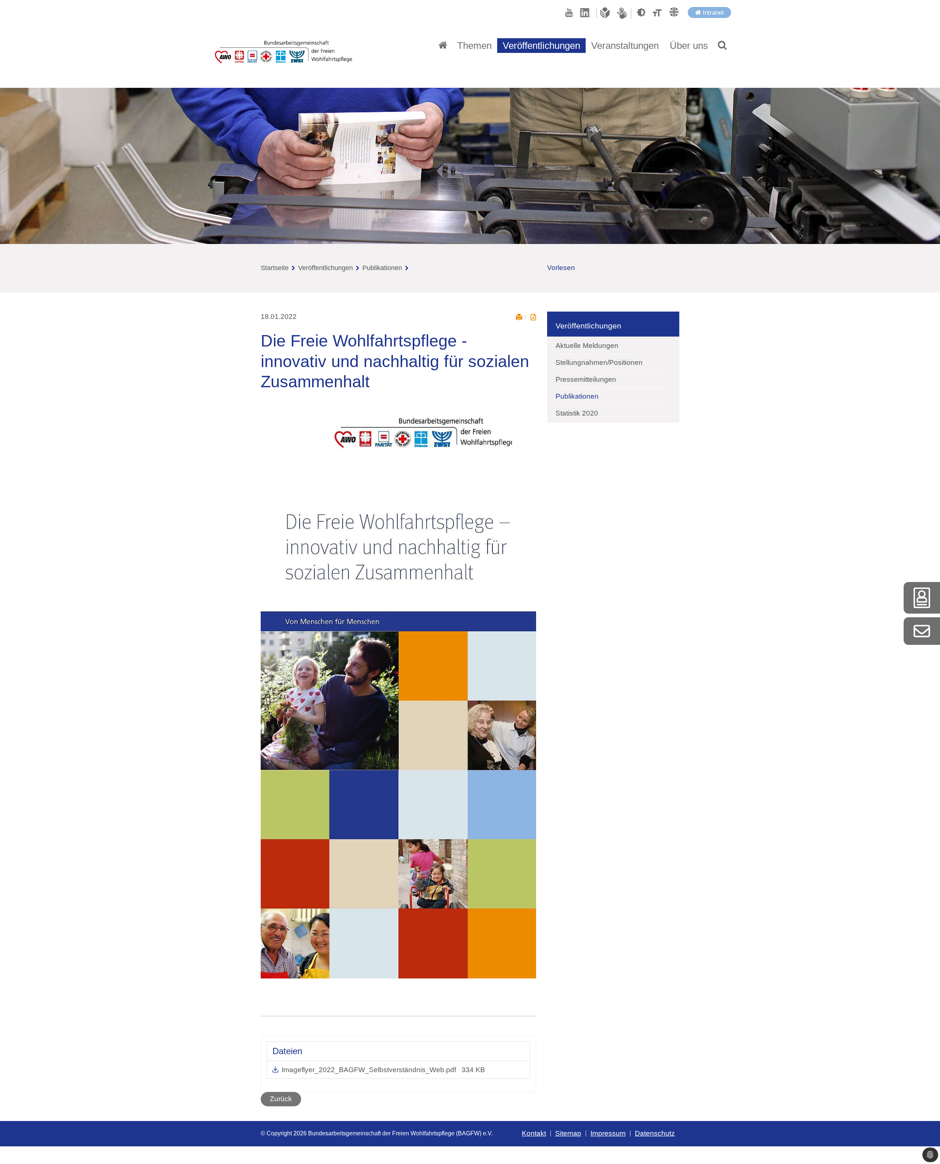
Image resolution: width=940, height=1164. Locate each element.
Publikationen (382, 268)
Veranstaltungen (625, 45)
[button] (722, 45)
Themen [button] (474, 45)
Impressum (608, 1133)
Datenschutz (655, 1133)
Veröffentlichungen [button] (541, 45)
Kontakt (534, 1133)
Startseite (275, 268)
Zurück (281, 1099)
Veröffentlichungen (325, 268)
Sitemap (568, 1133)
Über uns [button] (689, 45)
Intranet (712, 12)
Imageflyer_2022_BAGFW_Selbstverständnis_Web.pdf (370, 1070)
